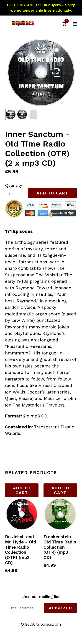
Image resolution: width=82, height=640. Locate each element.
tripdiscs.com (48, 624)
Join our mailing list (41, 596)
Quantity (13, 185)
